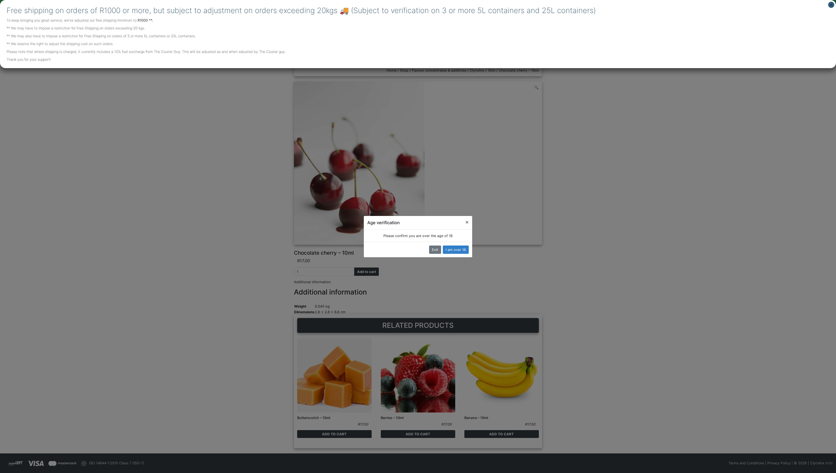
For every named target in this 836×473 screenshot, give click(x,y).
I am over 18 (456, 249)
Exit (435, 249)
